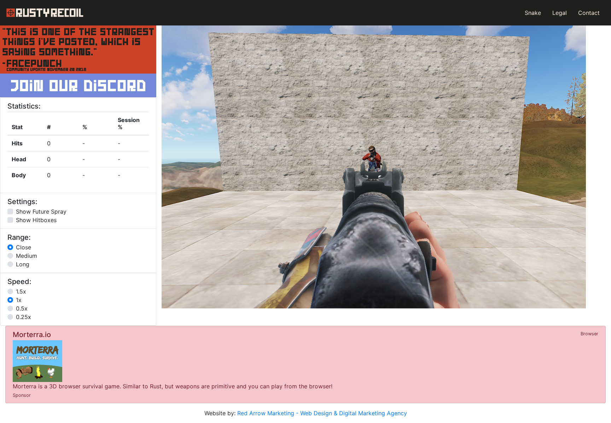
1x (19, 299)
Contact (589, 12)
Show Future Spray (41, 211)
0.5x (22, 308)
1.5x (21, 291)
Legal (559, 12)
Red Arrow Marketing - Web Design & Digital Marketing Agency (322, 413)
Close (23, 247)
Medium (26, 255)
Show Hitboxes (36, 220)
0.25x (23, 316)
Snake (533, 12)
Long (22, 264)
